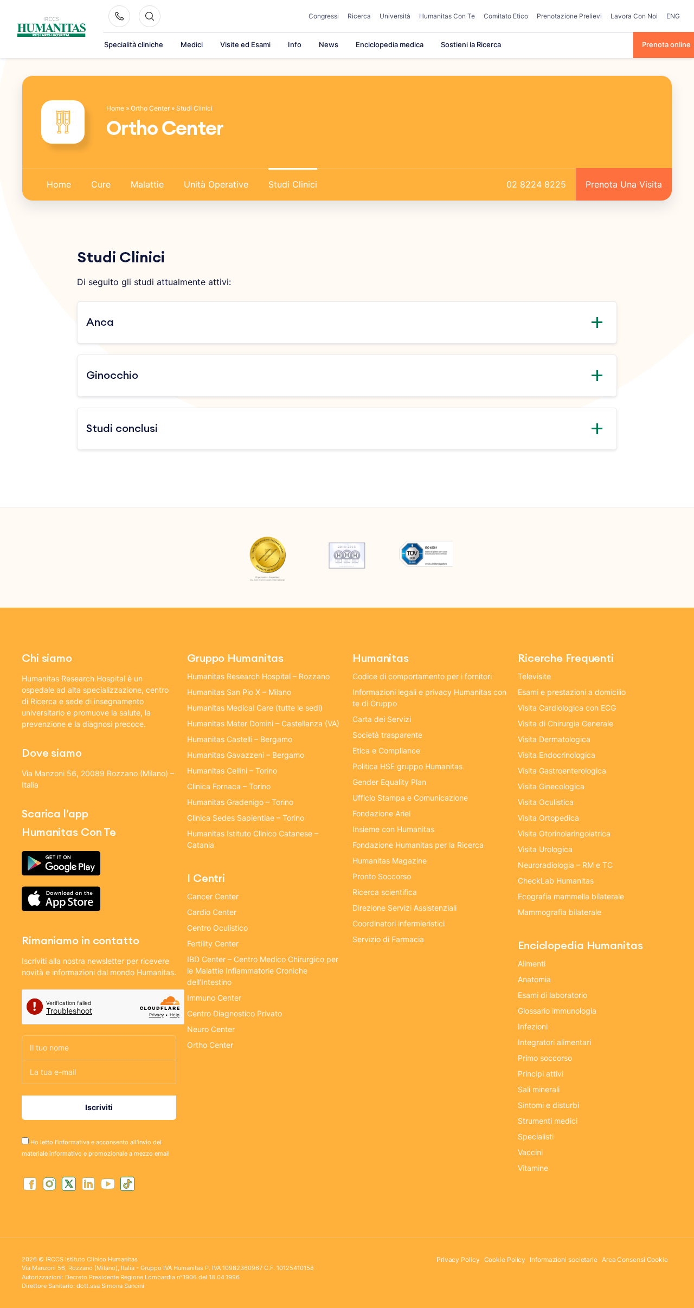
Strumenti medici (547, 1120)
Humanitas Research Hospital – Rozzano (258, 676)
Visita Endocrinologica (556, 754)
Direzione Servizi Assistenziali (404, 907)
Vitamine (533, 1167)
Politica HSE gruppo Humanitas (407, 766)
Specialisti (536, 1136)
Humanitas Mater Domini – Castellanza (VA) (263, 723)
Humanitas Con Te (447, 16)
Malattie (147, 184)
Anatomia (534, 979)
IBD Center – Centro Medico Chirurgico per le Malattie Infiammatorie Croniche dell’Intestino (262, 971)
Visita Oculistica (546, 802)
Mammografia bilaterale (559, 912)
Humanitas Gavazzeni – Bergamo (245, 754)
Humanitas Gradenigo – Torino (240, 802)
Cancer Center (213, 896)
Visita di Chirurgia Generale (565, 723)
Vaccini (530, 1152)
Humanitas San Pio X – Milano (239, 692)
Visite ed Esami (245, 44)
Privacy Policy (458, 1259)
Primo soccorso (545, 1057)
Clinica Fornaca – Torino (229, 786)
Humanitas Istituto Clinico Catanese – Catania (252, 839)
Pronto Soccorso (381, 876)
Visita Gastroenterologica (562, 770)
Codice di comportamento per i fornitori (422, 676)
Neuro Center (211, 1029)
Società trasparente (387, 734)
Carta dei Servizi (381, 719)
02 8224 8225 (536, 184)
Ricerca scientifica (384, 892)
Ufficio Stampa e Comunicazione (410, 797)
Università (395, 16)
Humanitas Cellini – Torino (232, 770)
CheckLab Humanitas (556, 880)
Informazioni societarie (563, 1259)
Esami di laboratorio (552, 995)
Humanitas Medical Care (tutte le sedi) (255, 707)
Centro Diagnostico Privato (234, 1013)
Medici (192, 44)
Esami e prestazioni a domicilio (572, 692)
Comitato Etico (506, 16)
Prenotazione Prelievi (569, 16)
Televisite (534, 676)
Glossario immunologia (557, 1010)
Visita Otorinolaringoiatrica (564, 833)
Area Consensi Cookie (635, 1259)
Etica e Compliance (386, 750)
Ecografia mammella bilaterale (571, 896)
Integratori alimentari (554, 1042)
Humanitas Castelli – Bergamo (239, 739)
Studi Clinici (292, 184)
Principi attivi (540, 1073)
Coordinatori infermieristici (398, 923)
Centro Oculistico (217, 927)
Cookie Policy (505, 1259)
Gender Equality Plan (389, 782)
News (328, 44)
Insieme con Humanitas (393, 829)
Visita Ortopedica (548, 817)
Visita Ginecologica (551, 786)
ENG (673, 16)
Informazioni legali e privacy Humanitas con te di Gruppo (429, 697)
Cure (101, 184)
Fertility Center (213, 943)
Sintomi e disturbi (548, 1105)
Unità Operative (216, 184)
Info (294, 44)
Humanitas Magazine (389, 860)
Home (115, 108)
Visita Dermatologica (554, 739)
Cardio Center (211, 912)
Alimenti (531, 963)
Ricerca (359, 16)
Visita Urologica (545, 849)
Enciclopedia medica (389, 44)
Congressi (324, 16)
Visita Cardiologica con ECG (567, 707)
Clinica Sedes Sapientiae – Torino (245, 817)
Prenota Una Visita (624, 184)
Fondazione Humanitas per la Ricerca (418, 844)
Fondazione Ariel (381, 813)
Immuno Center (214, 997)
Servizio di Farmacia (388, 939)
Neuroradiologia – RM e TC (565, 864)
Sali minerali (539, 1089)
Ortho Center (150, 108)
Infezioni (533, 1026)
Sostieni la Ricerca (471, 44)
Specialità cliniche (133, 44)
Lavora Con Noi (634, 16)
